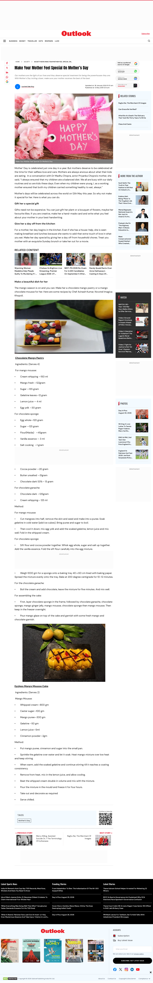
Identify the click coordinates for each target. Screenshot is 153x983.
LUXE (57, 41)
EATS (41, 41)
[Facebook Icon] (115, 969)
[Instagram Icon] (126, 969)
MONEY (22, 41)
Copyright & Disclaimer (127, 979)
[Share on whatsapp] (7, 77)
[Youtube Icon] (138, 969)
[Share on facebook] (7, 63)
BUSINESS (13, 41)
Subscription (123, 935)
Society (27, 62)
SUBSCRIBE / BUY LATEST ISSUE (132, 961)
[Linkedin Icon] (132, 969)
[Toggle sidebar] (4, 41)
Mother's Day (24, 820)
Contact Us (112, 979)
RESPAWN (49, 41)
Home (18, 62)
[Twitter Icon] (121, 969)
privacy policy (139, 954)
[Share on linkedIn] (7, 72)
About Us (101, 979)
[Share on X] (7, 67)
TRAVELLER (32, 41)
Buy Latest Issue (125, 940)
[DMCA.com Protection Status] (10, 978)
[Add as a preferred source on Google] (7, 81)
